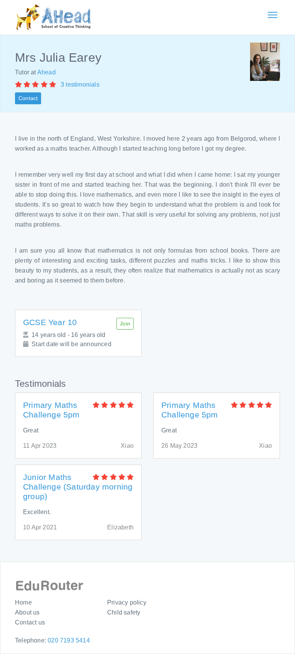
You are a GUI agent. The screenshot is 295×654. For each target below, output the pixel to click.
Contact (28, 98)
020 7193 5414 (69, 640)
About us (27, 612)
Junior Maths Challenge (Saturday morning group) (78, 487)
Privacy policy (126, 602)
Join (125, 323)
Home (23, 602)
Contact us (30, 622)
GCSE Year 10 (50, 322)
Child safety (123, 612)
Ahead (46, 72)
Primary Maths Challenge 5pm (51, 410)
